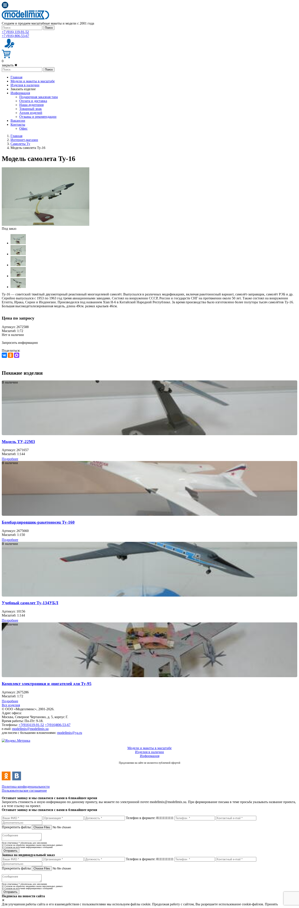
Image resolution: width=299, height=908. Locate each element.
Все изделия (11, 705)
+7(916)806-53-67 (57, 725)
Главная (16, 77)
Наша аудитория (31, 105)
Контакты (18, 124)
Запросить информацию (20, 342)
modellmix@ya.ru (69, 733)
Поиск (49, 27)
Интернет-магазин (24, 140)
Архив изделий (30, 113)
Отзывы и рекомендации (37, 116)
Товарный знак (30, 109)
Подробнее (10, 459)
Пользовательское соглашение (24, 790)
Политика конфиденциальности (26, 786)
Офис (23, 128)
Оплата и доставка (33, 101)
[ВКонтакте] (4, 355)
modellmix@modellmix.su (30, 729)
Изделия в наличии (25, 85)
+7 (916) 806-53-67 (15, 36)
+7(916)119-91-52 (31, 725)
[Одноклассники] (10, 355)
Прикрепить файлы (16, 827)
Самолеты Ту (20, 144)
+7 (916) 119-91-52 (15, 32)
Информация (20, 93)
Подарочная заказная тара (38, 97)
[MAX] (16, 355)
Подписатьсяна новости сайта (149, 767)
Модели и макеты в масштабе (33, 81)
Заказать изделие (23, 89)
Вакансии (18, 120)
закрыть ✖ (9, 65)
